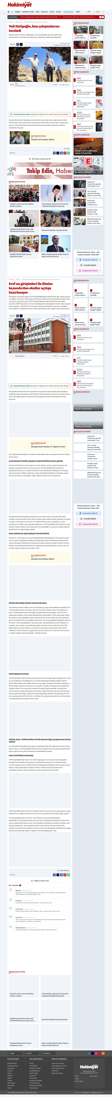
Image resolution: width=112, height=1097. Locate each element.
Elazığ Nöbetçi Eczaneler (59, 1066)
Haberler (11, 22)
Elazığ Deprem (33, 1088)
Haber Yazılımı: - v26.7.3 (90, 1092)
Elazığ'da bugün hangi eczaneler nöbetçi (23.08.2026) (34, 17)
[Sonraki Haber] (103, 17)
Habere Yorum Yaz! (41, 881)
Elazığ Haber (33, 1066)
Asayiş (51, 12)
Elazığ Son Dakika (35, 1068)
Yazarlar (44, 12)
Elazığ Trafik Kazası (58, 1068)
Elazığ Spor (10, 1068)
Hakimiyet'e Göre (28, 12)
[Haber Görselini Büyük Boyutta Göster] (40, 64)
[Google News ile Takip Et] (64, 84)
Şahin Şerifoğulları (57, 1073)
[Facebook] (89, 1053)
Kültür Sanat (18, 22)
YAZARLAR (47, 1053)
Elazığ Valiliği (33, 1073)
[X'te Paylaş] (21, 44)
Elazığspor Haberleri (35, 1080)
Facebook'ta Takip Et (90, 260)
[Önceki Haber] (100, 17)
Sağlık (9, 1078)
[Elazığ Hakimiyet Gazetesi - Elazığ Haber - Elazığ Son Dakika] (89, 1067)
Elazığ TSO (32, 1076)
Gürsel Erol (55, 1071)
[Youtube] (99, 1053)
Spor (37, 12)
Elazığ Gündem (12, 1063)
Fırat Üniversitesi (34, 1083)
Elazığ (31, 1063)
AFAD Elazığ (33, 1078)
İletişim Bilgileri (94, 1076)
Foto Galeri (10, 1085)
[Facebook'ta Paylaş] (17, 44)
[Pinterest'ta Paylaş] (64, 153)
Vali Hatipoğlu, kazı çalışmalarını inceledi (35, 22)
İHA (20, 84)
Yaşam (9, 1088)
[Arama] (103, 12)
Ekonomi (10, 1076)
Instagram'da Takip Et (89, 271)
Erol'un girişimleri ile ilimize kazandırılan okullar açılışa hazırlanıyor (40, 279)
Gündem (17, 12)
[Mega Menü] (8, 11)
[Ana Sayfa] (12, 12)
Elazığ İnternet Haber (35, 1085)
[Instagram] (96, 1053)
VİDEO (89, 11)
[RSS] (103, 1053)
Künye (76, 1076)
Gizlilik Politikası (79, 1081)
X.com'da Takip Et (90, 265)
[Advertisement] (39, 100)
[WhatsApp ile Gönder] (68, 153)
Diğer (78, 12)
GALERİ (98, 11)
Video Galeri (11, 1083)
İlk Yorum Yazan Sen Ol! (41, 159)
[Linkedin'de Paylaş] (61, 153)
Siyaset (58, 12)
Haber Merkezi (19, 356)
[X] (92, 1053)
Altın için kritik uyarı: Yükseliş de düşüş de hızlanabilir (76, 17)
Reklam (77, 1078)
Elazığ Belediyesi (34, 1071)
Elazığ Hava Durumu (58, 1063)
